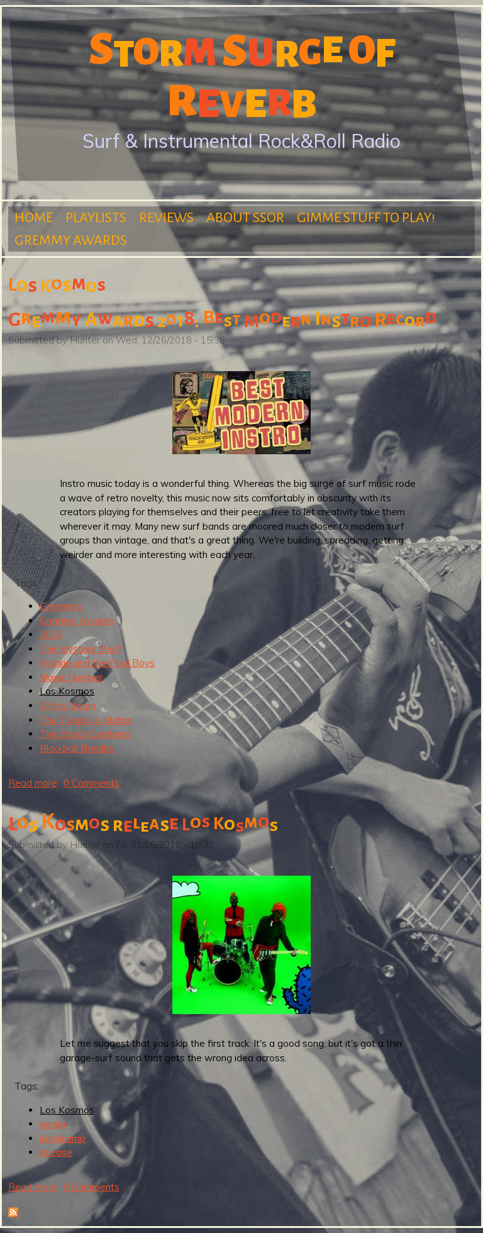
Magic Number (71, 677)
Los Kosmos (67, 691)
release (56, 1152)
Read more (32, 783)
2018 (51, 634)
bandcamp (63, 1138)
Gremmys (61, 606)
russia (52, 1124)
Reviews (166, 217)
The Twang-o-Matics (86, 720)
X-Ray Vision (68, 705)
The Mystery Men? (81, 649)
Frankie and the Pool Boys (97, 663)
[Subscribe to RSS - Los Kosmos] (13, 1214)
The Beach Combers (85, 734)
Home (33, 217)
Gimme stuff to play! (366, 217)
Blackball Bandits (77, 748)
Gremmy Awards (70, 240)
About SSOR (245, 217)
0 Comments (91, 783)
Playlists (95, 217)
